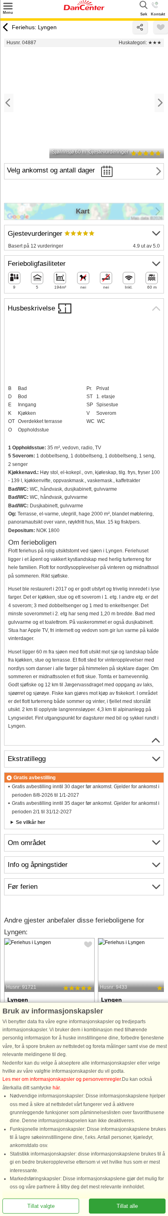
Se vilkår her (30, 822)
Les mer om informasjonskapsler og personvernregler (61, 1079)
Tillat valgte (41, 1206)
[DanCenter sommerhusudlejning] (84, 8)
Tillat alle (127, 1206)
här (56, 1088)
